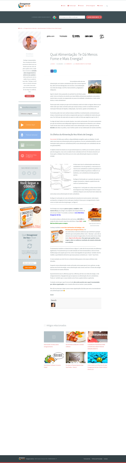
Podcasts (81, 5)
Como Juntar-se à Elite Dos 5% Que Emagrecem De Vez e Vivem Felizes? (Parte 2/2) (97, 367)
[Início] (22, 458)
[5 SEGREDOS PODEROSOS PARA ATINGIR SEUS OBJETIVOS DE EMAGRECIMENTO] (98, 342)
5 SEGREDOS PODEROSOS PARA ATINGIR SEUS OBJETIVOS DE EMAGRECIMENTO (96, 347)
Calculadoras (30, 145)
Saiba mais (28, 96)
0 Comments (68, 64)
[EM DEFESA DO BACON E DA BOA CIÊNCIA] (76, 342)
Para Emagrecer (91, 5)
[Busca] (106, 4)
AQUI (80, 221)
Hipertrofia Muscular (75, 238)
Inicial (63, 5)
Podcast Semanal (31, 135)
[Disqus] (76, 392)
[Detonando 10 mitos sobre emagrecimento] (54, 342)
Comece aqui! (72, 5)
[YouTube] (29, 173)
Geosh (53, 300)
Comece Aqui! (30, 125)
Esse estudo (53, 139)
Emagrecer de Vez (30, 458)
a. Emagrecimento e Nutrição (82, 64)
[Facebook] (24, 173)
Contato (101, 5)
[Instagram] (34, 173)
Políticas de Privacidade (97, 458)
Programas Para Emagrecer (31, 155)
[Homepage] (24, 5)
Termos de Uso (87, 458)
